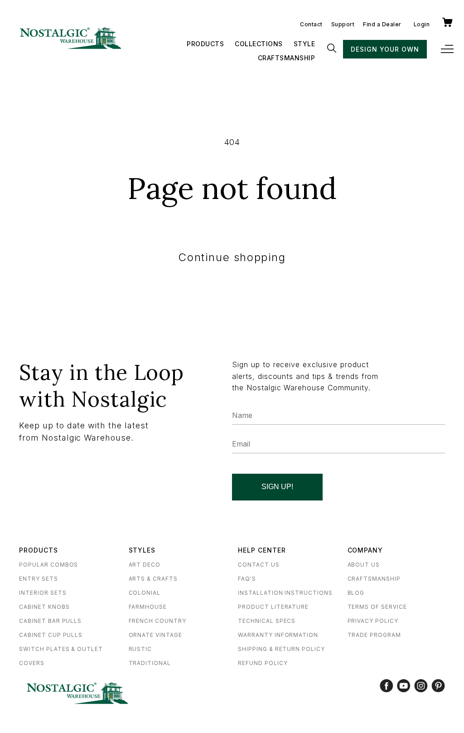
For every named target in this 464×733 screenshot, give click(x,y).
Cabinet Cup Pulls (50, 634)
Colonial (145, 592)
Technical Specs (266, 620)
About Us (364, 564)
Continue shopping (231, 257)
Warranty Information (278, 634)
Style (304, 44)
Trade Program (374, 634)
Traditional (150, 663)
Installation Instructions (285, 592)
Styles (142, 550)
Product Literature (273, 606)
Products (205, 44)
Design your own (385, 49)
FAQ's (247, 578)
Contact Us (259, 564)
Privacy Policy (373, 620)
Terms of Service (377, 606)
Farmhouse (148, 606)
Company (365, 550)
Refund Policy (262, 663)
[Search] (331, 49)
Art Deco (145, 564)
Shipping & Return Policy (281, 649)
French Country (157, 620)
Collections (259, 44)
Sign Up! (277, 486)
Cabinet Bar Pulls (50, 620)
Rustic (140, 649)
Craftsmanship (286, 58)
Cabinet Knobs (44, 606)
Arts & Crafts (153, 578)
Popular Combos (48, 564)
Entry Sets (38, 578)
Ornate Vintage (155, 634)
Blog (356, 592)
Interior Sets (42, 592)
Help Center (262, 550)
